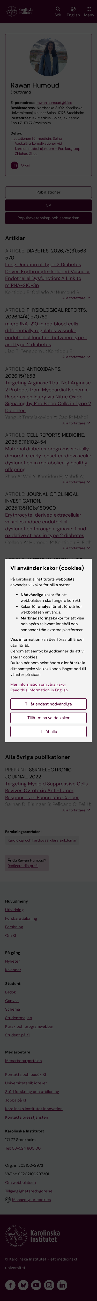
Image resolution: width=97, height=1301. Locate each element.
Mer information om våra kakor (38, 684)
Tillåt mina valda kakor (48, 717)
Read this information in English (39, 690)
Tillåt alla (48, 731)
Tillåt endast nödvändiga (48, 704)
